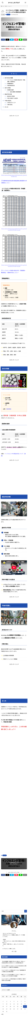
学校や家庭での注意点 (12, 98)
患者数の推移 (10, 90)
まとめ (6, 107)
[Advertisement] (14, 131)
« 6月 (2, 1014)
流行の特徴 (8, 88)
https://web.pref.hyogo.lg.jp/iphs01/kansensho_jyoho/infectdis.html (14, 176)
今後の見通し (8, 100)
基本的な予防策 (11, 96)
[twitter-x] (14, 951)
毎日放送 (8, 409)
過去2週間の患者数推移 (15, 92)
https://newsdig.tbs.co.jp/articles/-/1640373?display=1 (14, 389)
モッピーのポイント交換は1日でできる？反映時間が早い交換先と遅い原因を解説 (14, 970)
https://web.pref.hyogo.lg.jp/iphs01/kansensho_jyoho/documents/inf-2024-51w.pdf (14, 229)
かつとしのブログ (14, 2)
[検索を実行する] (25, 911)
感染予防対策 (8, 94)
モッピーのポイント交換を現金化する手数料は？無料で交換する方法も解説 (14, 979)
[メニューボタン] (25, 2)
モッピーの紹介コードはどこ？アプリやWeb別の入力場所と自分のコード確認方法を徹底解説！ (14, 966)
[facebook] (12, 951)
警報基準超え (10, 83)
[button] (3, 40)
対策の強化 (10, 104)
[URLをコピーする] (25, 40)
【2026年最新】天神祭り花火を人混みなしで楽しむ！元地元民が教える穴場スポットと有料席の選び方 (13, 962)
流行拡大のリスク (11, 102)
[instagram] (15, 951)
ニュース (8, 14)
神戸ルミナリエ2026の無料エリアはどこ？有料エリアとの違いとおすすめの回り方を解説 (13, 975)
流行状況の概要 (9, 78)
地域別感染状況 (11, 85)
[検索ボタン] (2, 2)
